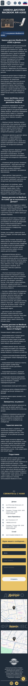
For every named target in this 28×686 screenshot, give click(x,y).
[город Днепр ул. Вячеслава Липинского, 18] (14, 611)
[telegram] (19, 3)
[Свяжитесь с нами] (23, 679)
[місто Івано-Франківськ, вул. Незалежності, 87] (14, 642)
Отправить (14, 579)
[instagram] (15, 3)
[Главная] (9, 3)
